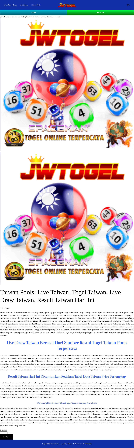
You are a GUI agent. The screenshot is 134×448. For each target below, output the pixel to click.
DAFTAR (100, 13)
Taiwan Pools (4, 312)
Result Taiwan (5, 383)
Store (2, 17)
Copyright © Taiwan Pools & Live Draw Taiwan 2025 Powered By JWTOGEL (67, 444)
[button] (6, 437)
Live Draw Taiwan (6, 355)
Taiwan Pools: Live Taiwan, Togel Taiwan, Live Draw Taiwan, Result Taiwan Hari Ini (33, 17)
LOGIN (33, 13)
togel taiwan (33, 414)
